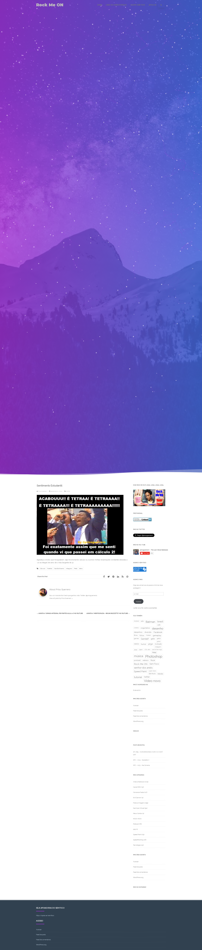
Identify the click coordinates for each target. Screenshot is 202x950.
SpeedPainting (138, 840)
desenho (157, 628)
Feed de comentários (140, 716)
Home (99, 5)
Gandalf (145, 639)
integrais (69, 568)
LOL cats (147, 649)
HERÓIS (136, 644)
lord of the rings (157, 649)
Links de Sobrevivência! (116, 5)
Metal (154, 652)
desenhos (138, 632)
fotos (142, 635)
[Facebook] (104, 576)
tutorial (138, 677)
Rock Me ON (49, 4)
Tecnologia (137, 845)
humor (143, 644)
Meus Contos (137, 813)
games (136, 638)
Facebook (158, 632)
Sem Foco (154, 664)
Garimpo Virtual (138, 808)
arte (142, 621)
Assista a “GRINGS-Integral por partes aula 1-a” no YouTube (60, 613)
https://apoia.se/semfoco (45, 915)
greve (158, 641)
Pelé (75, 568)
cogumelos (145, 628)
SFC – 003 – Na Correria (141, 765)
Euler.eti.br (137, 690)
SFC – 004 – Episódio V (141, 760)
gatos (159, 638)
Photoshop (153, 656)
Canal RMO (137, 787)
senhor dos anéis (143, 667)
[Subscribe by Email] (139, 571)
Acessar (136, 705)
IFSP (150, 644)
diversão (148, 632)
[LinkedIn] (118, 576)
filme (135, 635)
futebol (49, 568)
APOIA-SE (152, 5)
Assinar (138, 602)
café (158, 625)
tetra (80, 568)
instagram (158, 647)
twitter (147, 677)
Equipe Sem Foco (138, 5)
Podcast (136, 824)
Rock (153, 660)
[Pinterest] (113, 576)
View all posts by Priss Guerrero (61, 598)
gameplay (157, 635)
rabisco (145, 660)
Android (136, 621)
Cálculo (42, 568)
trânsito (160, 674)
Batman (150, 621)
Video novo (152, 681)
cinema (136, 628)
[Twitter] (108, 576)
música (138, 656)
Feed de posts (138, 711)
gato (153, 639)
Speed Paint (140, 671)
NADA (68, 491)
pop (134, 829)
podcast (137, 660)
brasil (160, 621)
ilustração (158, 644)
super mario (152, 671)
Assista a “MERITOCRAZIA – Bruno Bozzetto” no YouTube (108, 613)
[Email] (127, 576)
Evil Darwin (137, 797)
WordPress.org (138, 721)
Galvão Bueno (59, 568)
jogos (140, 649)
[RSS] (122, 576)
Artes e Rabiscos (138, 782)
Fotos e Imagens (138, 803)
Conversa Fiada (138, 792)
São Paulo (152, 674)
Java (135, 650)
